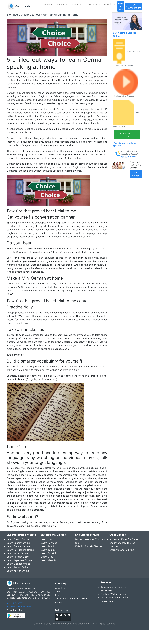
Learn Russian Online (18, 556)
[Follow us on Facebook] (57, 615)
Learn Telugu (48, 549)
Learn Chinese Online (18, 563)
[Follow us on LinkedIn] (69, 615)
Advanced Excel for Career (124, 539)
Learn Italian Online (17, 553)
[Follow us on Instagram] (65, 615)
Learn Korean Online (18, 570)
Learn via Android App (121, 549)
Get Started (135, 174)
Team (58, 591)
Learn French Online (18, 539)
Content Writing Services (114, 594)
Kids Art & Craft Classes (88, 546)
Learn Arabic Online (17, 567)
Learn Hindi (47, 539)
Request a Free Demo (127, 134)
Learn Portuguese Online (20, 549)
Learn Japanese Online (19, 560)
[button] (48, 4)
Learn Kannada (49, 542)
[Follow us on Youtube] (57, 618)
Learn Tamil (47, 546)
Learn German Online (18, 546)
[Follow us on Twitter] (61, 615)
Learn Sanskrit (49, 553)
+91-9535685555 (15, 603)
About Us (60, 588)
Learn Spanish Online (18, 542)
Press (58, 595)
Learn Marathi (48, 560)
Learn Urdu (47, 556)
